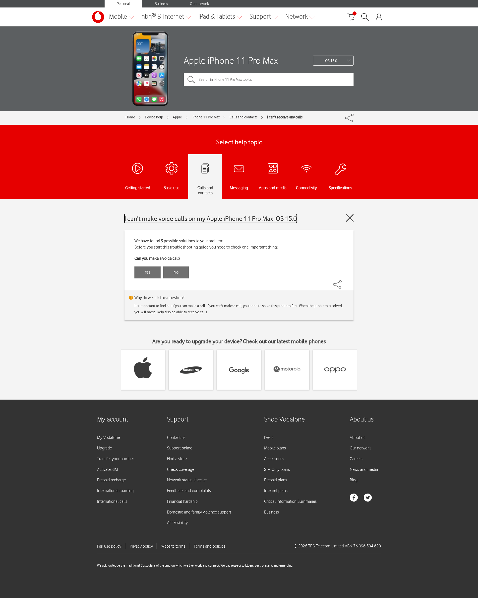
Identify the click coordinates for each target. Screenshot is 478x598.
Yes (147, 272)
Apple (177, 117)
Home (130, 117)
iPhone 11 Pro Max (206, 117)
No (176, 272)
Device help (154, 117)
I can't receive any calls (284, 117)
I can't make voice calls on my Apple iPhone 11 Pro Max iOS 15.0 (210, 218)
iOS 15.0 (330, 61)
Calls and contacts (243, 117)
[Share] (343, 282)
